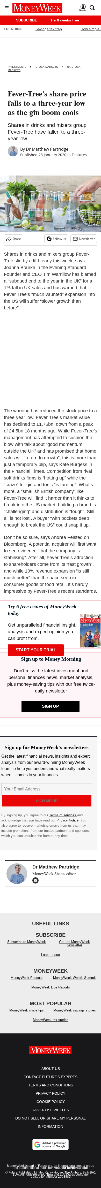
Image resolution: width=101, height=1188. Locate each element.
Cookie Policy (51, 1102)
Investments (17, 66)
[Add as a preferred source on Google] (50, 1144)
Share (16, 239)
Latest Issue (50, 955)
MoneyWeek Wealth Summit (74, 978)
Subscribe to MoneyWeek (26, 942)
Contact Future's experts (50, 1077)
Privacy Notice (67, 820)
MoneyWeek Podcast (27, 978)
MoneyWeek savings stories (74, 1010)
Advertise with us (50, 1110)
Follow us (59, 239)
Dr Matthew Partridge (47, 149)
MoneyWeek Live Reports (50, 987)
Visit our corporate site (71, 1168)
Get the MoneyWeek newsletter (74, 943)
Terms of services (63, 815)
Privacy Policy (50, 1093)
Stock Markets (46, 66)
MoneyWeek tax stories (50, 1020)
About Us (50, 1069)
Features (79, 154)
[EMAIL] (36, 880)
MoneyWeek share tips (26, 1010)
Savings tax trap (48, 29)
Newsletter (87, 239)
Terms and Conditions (50, 1085)
